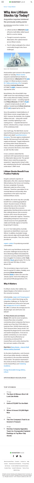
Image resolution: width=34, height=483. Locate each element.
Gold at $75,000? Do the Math (17, 403)
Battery (23, 370)
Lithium (6, 372)
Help (28, 461)
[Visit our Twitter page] (17, 456)
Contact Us (23, 461)
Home (5, 6)
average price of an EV (13, 305)
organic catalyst (9, 243)
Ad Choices (7, 465)
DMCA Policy (17, 470)
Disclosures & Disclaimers (15, 463)
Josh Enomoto (8, 25)
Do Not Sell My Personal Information (19, 465)
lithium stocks (20, 75)
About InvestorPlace (9, 461)
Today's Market (11, 6)
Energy (6, 370)
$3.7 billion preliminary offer (12, 83)
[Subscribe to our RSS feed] (20, 456)
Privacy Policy (25, 463)
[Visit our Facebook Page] (13, 456)
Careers (6, 463)
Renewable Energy (14, 370)
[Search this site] (31, 1)
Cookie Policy (7, 468)
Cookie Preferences (16, 468)
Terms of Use (25, 468)
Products (17, 461)
